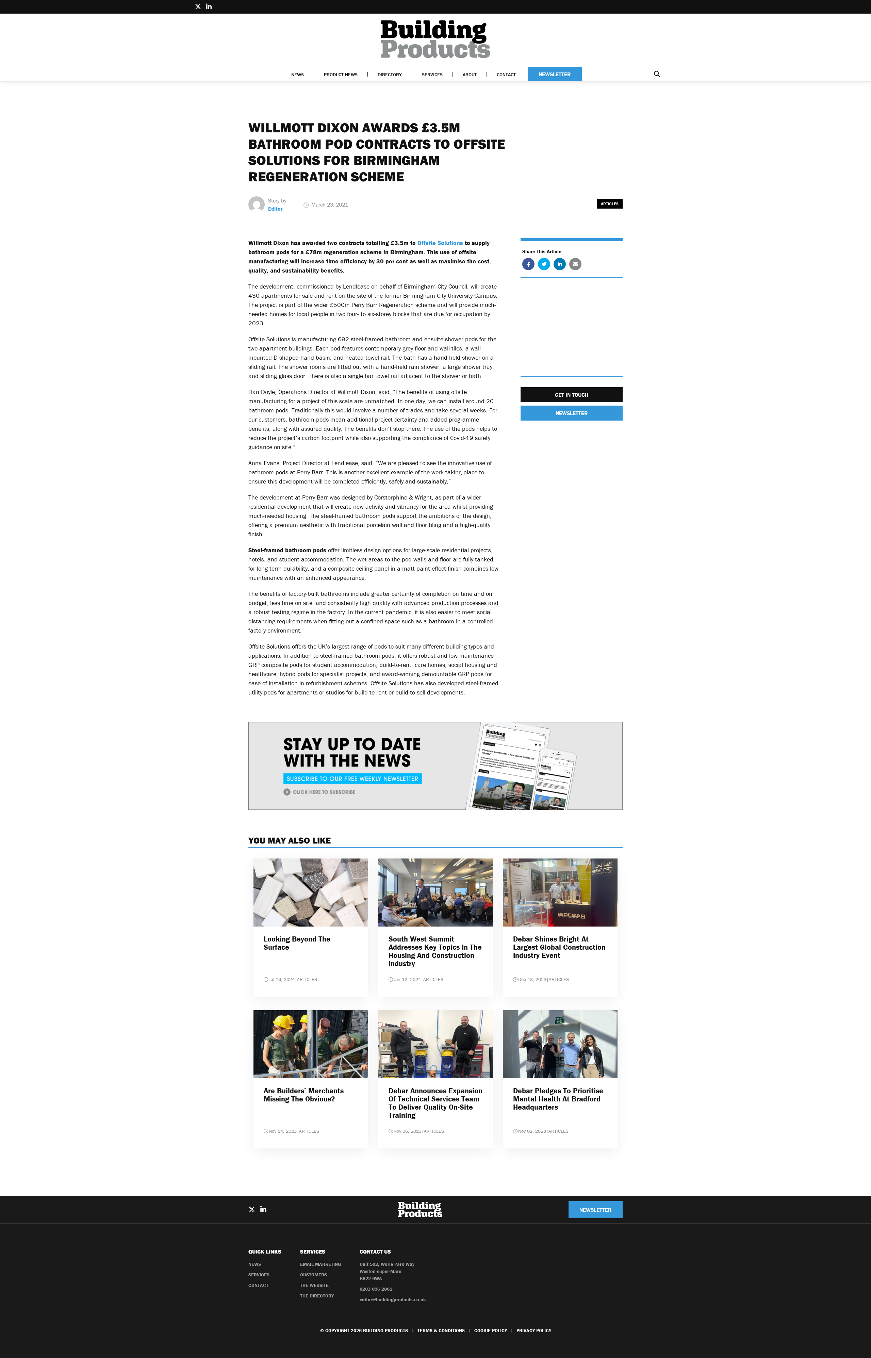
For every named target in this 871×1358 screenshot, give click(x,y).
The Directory (317, 1296)
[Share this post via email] (575, 264)
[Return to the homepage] (435, 39)
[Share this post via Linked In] (560, 264)
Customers (313, 1275)
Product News (341, 74)
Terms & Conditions (441, 1330)
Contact (506, 74)
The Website (314, 1285)
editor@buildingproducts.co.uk (393, 1299)
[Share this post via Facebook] (528, 264)
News (297, 74)
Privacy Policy (533, 1330)
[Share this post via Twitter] (544, 264)
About (470, 74)
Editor (275, 208)
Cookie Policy (490, 1330)
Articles (610, 203)
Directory (390, 74)
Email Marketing (320, 1264)
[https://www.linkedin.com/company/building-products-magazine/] (209, 7)
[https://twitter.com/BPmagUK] (198, 7)
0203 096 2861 (376, 1289)
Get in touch (571, 395)
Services (432, 74)
